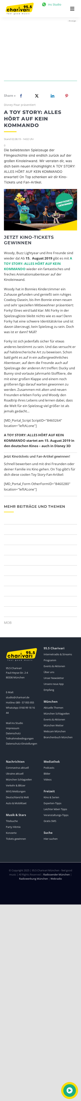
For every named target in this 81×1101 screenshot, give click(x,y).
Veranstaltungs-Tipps (56, 815)
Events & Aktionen (54, 666)
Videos (48, 779)
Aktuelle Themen (53, 707)
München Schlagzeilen (57, 713)
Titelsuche (12, 821)
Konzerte (11, 833)
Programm (50, 660)
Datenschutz (13, 733)
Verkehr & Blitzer (15, 785)
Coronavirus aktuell (17, 767)
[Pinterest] (66, 96)
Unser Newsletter (54, 678)
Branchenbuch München (58, 737)
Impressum (12, 728)
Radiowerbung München (33, 878)
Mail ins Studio (14, 723)
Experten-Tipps (52, 803)
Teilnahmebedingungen (20, 738)
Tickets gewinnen (16, 839)
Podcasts (49, 767)
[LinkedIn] (51, 96)
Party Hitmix (13, 827)
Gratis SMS (50, 821)
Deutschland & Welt (17, 797)
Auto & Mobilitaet (16, 803)
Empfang (49, 690)
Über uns (49, 672)
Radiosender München (56, 874)
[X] (35, 96)
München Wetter (54, 725)
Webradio (56, 878)
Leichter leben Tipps (55, 809)
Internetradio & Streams (58, 654)
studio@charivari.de (17, 697)
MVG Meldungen (16, 791)
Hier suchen (51, 839)
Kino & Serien (51, 797)
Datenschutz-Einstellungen (21, 743)
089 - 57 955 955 (25, 702)
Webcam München (55, 731)
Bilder (47, 773)
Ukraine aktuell (14, 773)
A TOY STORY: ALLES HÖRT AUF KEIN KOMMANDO (38, 263)
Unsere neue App (54, 684)
